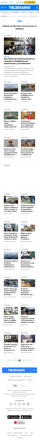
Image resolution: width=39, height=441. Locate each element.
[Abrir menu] (2, 7)
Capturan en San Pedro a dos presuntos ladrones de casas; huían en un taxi (28, 348)
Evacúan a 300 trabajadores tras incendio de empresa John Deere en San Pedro (28, 97)
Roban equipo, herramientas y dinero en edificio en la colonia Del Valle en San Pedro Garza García (10, 321)
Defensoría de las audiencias (16, 380)
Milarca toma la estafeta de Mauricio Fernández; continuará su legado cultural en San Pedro (27, 238)
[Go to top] (34, 370)
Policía (24, 12)
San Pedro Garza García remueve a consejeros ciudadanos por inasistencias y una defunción (19, 61)
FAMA (31, 433)
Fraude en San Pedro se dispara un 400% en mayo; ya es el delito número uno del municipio (11, 209)
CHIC (26, 433)
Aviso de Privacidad (15, 376)
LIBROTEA (20, 438)
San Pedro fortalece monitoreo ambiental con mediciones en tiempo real (11, 264)
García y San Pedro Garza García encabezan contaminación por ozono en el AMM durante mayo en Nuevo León (10, 99)
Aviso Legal (27, 376)
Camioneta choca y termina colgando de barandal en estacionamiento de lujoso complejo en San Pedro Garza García (28, 211)
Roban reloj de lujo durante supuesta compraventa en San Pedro (10, 291)
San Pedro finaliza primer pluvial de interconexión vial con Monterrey (27, 151)
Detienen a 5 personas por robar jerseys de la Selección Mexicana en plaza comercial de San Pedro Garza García (28, 266)
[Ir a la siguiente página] (30, 360)
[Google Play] (13, 417)
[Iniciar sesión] (37, 7)
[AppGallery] (19, 422)
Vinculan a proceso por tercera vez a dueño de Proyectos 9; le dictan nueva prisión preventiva (11, 349)
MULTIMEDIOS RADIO (26, 435)
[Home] (19, 7)
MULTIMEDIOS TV (13, 435)
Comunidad (15, 12)
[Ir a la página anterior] (9, 360)
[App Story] (26, 417)
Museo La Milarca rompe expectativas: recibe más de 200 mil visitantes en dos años (10, 125)
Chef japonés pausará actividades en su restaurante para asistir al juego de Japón (28, 125)
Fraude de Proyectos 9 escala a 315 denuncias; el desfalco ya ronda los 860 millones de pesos (28, 321)
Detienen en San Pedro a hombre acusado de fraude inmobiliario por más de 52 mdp (10, 152)
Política (31, 12)
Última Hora (5, 12)
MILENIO (9, 433)
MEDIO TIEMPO (18, 433)
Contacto (30, 380)
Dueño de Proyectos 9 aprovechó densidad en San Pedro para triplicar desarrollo (27, 293)
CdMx (11, 2)
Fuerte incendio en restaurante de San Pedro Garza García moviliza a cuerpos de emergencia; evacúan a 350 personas (11, 238)
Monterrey (20, 2)
